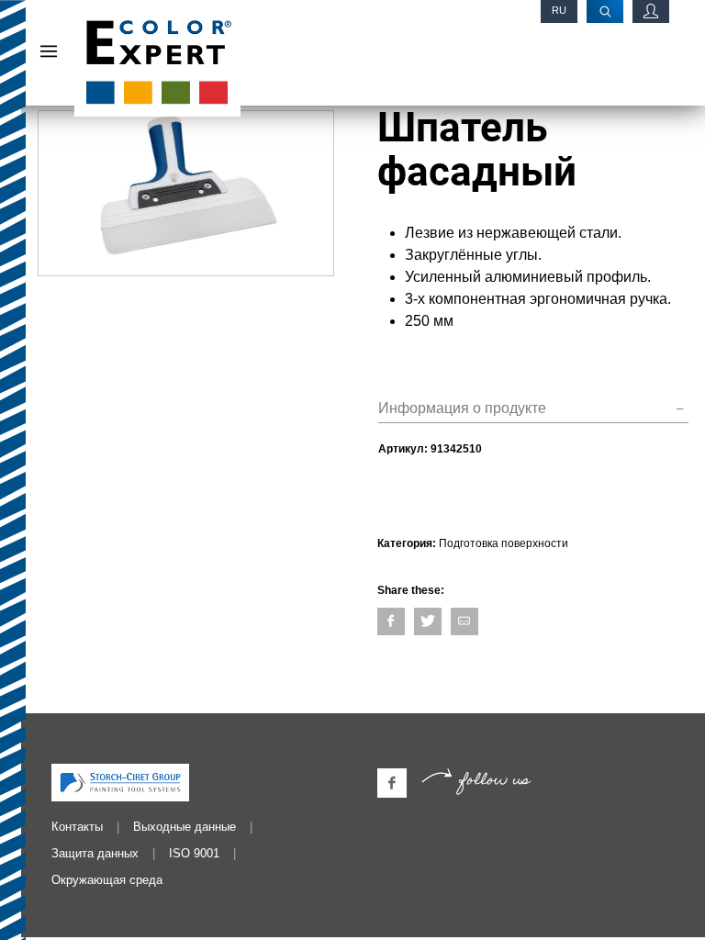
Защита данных (95, 853)
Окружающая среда (106, 880)
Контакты (77, 827)
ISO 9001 (194, 853)
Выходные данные (184, 827)
